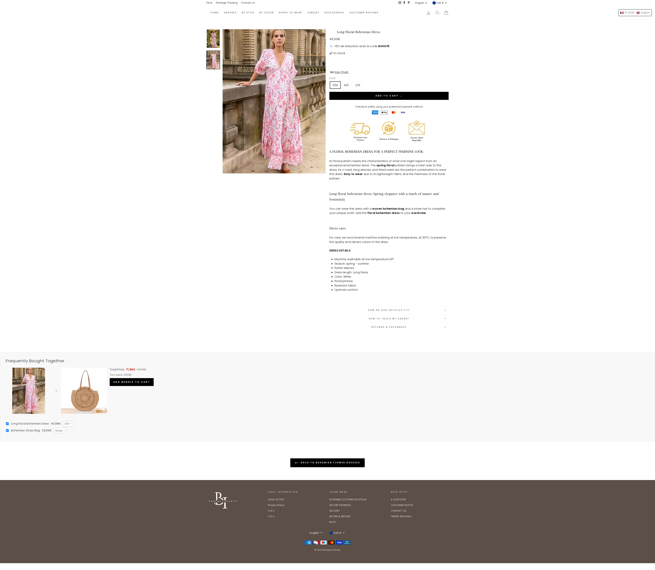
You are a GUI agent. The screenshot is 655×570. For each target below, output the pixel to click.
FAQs (209, 2)
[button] (635, 13)
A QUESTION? (398, 499)
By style (248, 12)
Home (215, 12)
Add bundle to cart (131, 382)
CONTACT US (398, 510)
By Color (266, 12)
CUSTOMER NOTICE (402, 505)
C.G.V (271, 510)
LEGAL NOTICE (276, 499)
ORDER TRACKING (401, 516)
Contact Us (248, 2)
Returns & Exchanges (389, 327)
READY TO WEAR (290, 12)
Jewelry (313, 12)
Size (332, 78)
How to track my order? (389, 318)
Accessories (334, 12)
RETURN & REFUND (339, 516)
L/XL (357, 85)
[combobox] (68, 423)
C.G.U (271, 516)
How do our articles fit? (389, 310)
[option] (274, 101)
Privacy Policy (276, 505)
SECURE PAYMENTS (340, 505)
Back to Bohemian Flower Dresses (330, 462)
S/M (335, 85)
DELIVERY (334, 510)
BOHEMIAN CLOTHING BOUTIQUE (347, 499)
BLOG (332, 522)
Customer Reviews (364, 12)
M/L (346, 85)
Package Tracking (226, 2)
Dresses (230, 12)
